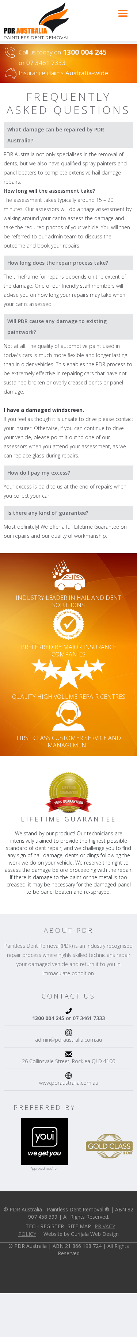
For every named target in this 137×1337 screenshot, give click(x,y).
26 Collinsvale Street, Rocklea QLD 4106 (68, 1061)
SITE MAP (79, 1226)
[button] (123, 14)
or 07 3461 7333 (68, 1018)
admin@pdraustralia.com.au (68, 1039)
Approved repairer (44, 1168)
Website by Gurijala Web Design (81, 1233)
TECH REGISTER (45, 1226)
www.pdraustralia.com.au (68, 1082)
